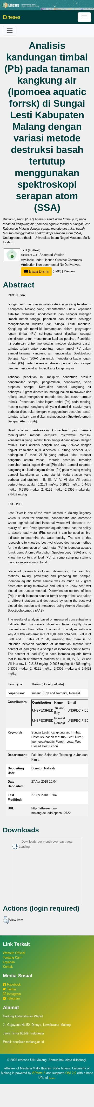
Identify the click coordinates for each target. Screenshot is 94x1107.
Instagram (13, 994)
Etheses (11, 17)
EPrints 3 (38, 1073)
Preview (69, 271)
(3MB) (45, 271)
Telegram (13, 998)
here (52, 1077)
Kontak (8, 966)
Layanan (9, 962)
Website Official (14, 953)
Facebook (13, 984)
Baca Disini (38, 271)
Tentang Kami (12, 957)
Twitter (11, 989)
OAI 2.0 (70, 1073)
